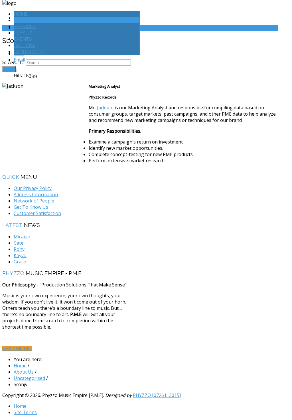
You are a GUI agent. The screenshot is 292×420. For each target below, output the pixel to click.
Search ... (13, 62)
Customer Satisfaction (37, 213)
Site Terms (25, 412)
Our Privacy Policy (33, 188)
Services (25, 26)
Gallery (24, 45)
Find (9, 69)
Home (21, 14)
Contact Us (28, 51)
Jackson (106, 108)
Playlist (24, 33)
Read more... (17, 348)
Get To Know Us (31, 207)
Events (23, 39)
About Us (25, 20)
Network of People (34, 201)
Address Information (36, 194)
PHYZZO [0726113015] (157, 395)
